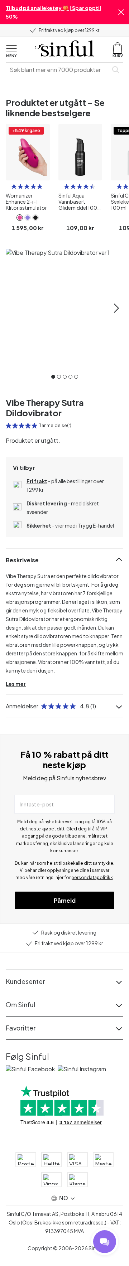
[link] (19, 217)
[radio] (13, 186)
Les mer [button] (16, 683)
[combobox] (58, 70)
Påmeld (65, 900)
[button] (121, 12)
